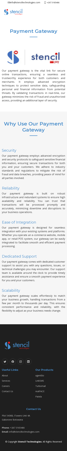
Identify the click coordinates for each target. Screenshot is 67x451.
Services (6, 381)
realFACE (39, 391)
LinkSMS (39, 381)
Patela (38, 397)
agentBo (39, 375)
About (5, 375)
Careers (6, 386)
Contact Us (7, 391)
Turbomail (40, 386)
